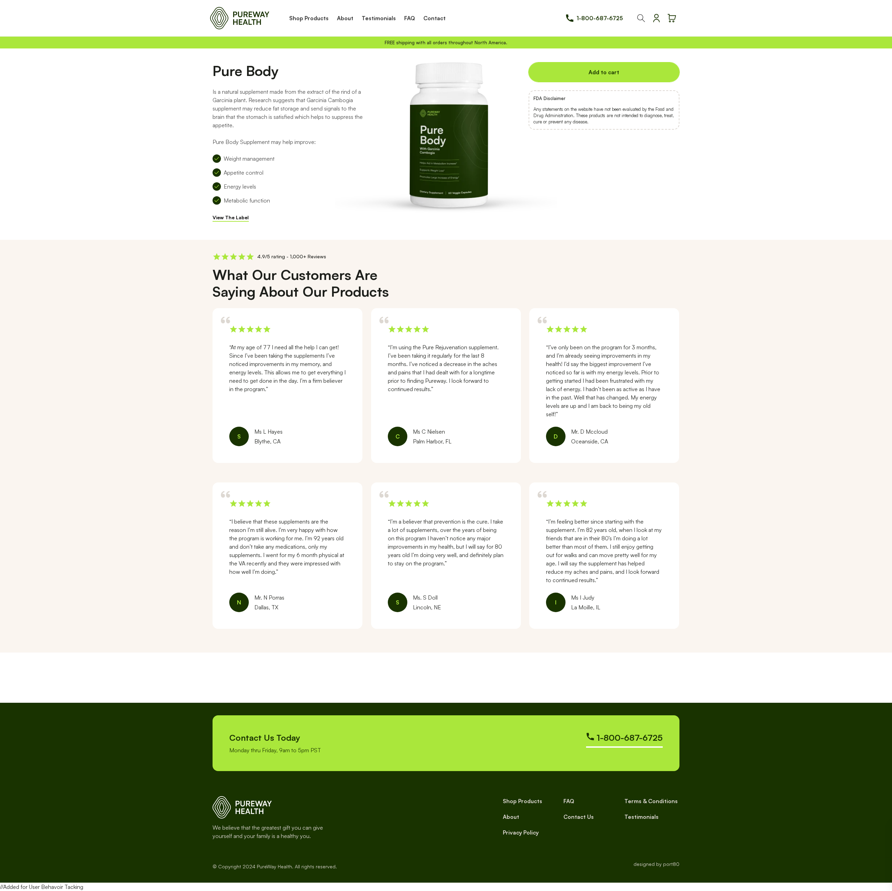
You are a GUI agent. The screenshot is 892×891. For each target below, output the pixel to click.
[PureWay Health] (239, 18)
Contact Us (578, 816)
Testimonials (641, 816)
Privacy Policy (521, 832)
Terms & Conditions (651, 801)
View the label (231, 217)
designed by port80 (656, 864)
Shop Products (522, 801)
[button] (641, 18)
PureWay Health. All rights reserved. (297, 866)
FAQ (568, 801)
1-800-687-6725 (600, 18)
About (511, 816)
